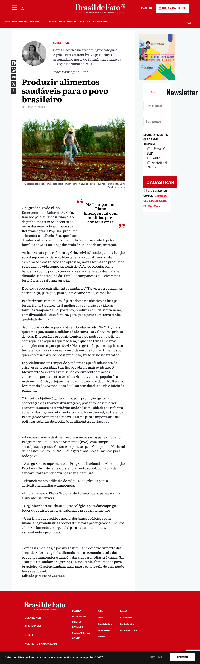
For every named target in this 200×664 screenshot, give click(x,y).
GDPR (98, 657)
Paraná (123, 611)
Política (91, 21)
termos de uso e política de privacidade (155, 200)
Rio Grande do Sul (128, 630)
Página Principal (20, 21)
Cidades (82, 21)
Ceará (100, 617)
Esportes (71, 21)
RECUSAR (156, 657)
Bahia (100, 611)
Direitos (77, 621)
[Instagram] (22, 8)
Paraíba (101, 636)
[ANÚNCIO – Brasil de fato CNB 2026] (157, 78)
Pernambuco (126, 617)
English (146, 8)
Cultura (52, 21)
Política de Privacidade (41, 643)
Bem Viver (77, 627)
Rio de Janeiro (127, 624)
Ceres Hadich (62, 42)
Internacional (80, 616)
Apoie (7, 21)
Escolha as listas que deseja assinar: (155, 139)
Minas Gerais (104, 630)
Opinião (61, 21)
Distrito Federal (105, 624)
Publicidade (33, 626)
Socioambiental (81, 632)
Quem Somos (103, 21)
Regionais (34, 21)
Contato (30, 635)
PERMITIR (182, 657)
